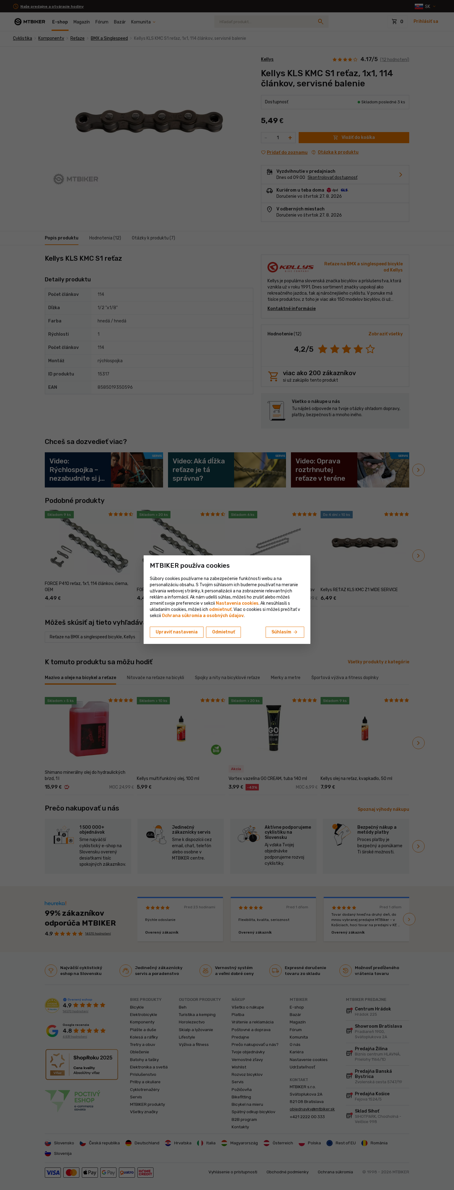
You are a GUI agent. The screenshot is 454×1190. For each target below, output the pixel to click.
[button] (220, 609)
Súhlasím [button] (284, 632)
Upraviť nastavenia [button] (177, 632)
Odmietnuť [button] (223, 632)
